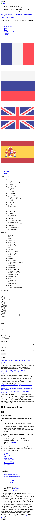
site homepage (12, 442)
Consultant (11, 17)
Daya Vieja (13, 255)
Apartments (13, 229)
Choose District (5, 290)
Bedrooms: (4, 306)
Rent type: (4, 347)
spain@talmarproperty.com (12, 476)
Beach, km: (4, 311)
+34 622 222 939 (9, 480)
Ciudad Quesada (15, 251)
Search (3, 353)
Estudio (12, 202)
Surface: (3, 316)
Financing (7, 455)
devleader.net (16, 488)
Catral (12, 249)
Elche (11, 258)
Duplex (12, 190)
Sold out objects (8, 464)
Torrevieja (7, 34)
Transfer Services (9, 459)
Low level (13, 206)
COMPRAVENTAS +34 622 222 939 (12, 14)
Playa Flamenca (14, 274)
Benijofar (12, 244)
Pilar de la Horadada (16, 273)
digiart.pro (14, 490)
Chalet (12, 191)
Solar (11, 209)
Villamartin (13, 283)
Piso (11, 204)
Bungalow (13, 186)
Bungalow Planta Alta (16, 197)
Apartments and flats (16, 183)
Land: (2, 323)
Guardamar (13, 260)
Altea (11, 239)
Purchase (6, 171)
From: (2, 298)
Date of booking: (5, 336)
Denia (12, 256)
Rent (5, 30)
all (7, 179)
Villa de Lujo (14, 215)
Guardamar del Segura (16, 262)
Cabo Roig (13, 246)
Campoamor (13, 248)
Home (6, 25)
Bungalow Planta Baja (16, 199)
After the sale (8, 458)
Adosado (12, 193)
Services (6, 453)
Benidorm (13, 242)
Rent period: (4, 341)
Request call (4, 17)
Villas (11, 184)
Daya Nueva (13, 253)
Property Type (5, 176)
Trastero (12, 211)
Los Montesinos (14, 269)
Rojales (12, 278)
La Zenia (12, 267)
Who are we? (8, 26)
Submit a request (9, 31)
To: (2, 299)
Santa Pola (13, 280)
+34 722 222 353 (9, 482)
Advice (6, 456)
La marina (13, 264)
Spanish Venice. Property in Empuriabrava (13, 370)
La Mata (12, 265)
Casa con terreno (15, 217)
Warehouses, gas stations (17, 224)
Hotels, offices (14, 222)
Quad (11, 208)
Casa (11, 200)
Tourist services (8, 461)
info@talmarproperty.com (11, 474)
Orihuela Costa (14, 271)
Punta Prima (13, 276)
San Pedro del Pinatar (16, 287)
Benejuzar (13, 240)
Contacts (6, 33)
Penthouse (13, 195)
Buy (5, 28)
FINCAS (12, 188)
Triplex (12, 213)
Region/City (4, 232)
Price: (2, 296)
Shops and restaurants (16, 220)
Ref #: (2, 329)
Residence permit (9, 463)
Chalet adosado (14, 227)
